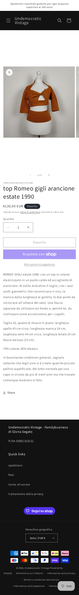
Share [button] (11, 392)
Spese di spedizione (30, 212)
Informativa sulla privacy (61, 573)
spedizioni (15, 465)
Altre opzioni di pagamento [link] (39, 264)
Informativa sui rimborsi (29, 573)
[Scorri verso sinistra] (30, 175)
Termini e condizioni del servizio (41, 579)
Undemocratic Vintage (37, 567)
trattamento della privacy (25, 494)
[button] (8, 20)
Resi (11, 475)
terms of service (19, 484)
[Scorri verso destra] (49, 175)
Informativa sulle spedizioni (29, 586)
